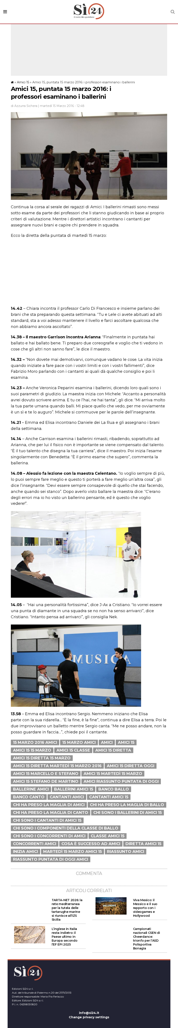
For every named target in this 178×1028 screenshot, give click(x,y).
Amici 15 (23, 82)
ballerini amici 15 (73, 789)
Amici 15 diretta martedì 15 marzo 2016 (57, 765)
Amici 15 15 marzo (32, 750)
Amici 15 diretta (113, 750)
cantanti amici (67, 797)
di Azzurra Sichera (24, 106)
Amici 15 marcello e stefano (45, 773)
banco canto (28, 797)
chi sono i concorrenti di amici (49, 836)
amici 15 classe (73, 750)
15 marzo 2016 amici (35, 742)
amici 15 (126, 742)
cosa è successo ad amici (90, 843)
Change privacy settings (89, 1017)
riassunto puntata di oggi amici (50, 859)
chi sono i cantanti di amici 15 (47, 820)
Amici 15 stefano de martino (45, 781)
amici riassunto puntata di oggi (121, 781)
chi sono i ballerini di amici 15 (127, 812)
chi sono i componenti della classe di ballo (65, 828)
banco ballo (113, 789)
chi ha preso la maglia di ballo (127, 804)
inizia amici (25, 851)
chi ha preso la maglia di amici (49, 804)
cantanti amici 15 (108, 797)
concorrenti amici (34, 843)
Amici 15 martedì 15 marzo (113, 773)
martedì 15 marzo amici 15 (72, 851)
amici (107, 742)
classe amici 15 (107, 836)
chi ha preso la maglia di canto (50, 812)
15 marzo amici (79, 742)
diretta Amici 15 (143, 843)
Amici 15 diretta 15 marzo (42, 758)
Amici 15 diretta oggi (130, 765)
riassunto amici (125, 851)
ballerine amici (31, 789)
